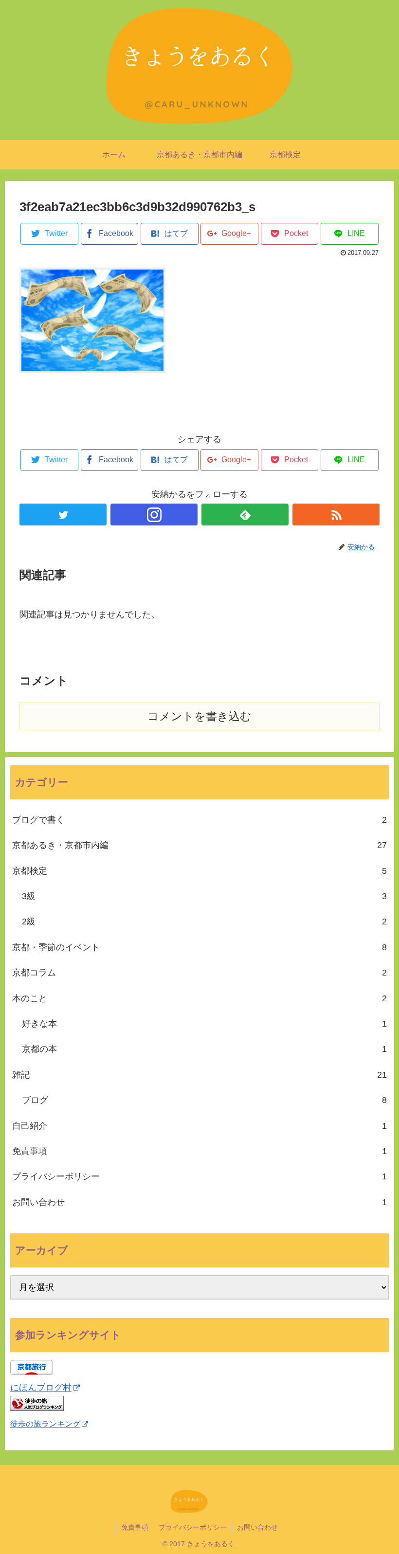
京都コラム (199, 972)
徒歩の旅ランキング (45, 1423)
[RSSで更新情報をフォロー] (336, 514)
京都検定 (199, 871)
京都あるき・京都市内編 (199, 845)
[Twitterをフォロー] (63, 514)
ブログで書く (199, 820)
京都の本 (204, 1049)
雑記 (199, 1075)
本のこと (199, 998)
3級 (204, 896)
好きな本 (204, 1024)
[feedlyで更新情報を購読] (245, 514)
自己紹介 (199, 1126)
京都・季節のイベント (199, 947)
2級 (204, 921)
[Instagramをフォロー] (154, 514)
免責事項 (199, 1151)
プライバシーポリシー (199, 1176)
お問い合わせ (199, 1202)
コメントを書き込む (199, 716)
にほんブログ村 (41, 1387)
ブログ (204, 1100)
